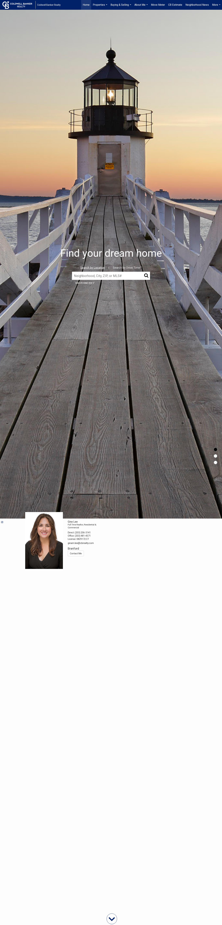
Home (86, 4)
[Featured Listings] (215, 456)
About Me (141, 6)
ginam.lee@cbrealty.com (81, 543)
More (216, 6)
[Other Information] (215, 462)
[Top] (215, 449)
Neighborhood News (197, 4)
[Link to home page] (18, 5)
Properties (100, 6)
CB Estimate (175, 4)
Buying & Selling (121, 6)
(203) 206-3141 (83, 532)
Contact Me (76, 553)
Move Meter (158, 4)
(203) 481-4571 (83, 535)
